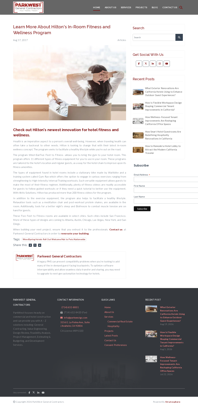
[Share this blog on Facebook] (30, 245)
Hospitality (113, 326)
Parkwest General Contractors (59, 256)
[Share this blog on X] (35, 245)
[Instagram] (160, 64)
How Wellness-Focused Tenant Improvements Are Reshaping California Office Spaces (161, 120)
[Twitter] (146, 64)
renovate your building (75, 233)
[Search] (181, 7)
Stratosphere (172, 401)
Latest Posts (111, 335)
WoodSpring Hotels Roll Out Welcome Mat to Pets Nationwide (54, 239)
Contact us (116, 229)
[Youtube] (167, 64)
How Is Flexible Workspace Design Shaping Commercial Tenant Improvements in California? (163, 106)
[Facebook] (139, 64)
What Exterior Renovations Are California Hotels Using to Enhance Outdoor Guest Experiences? (163, 91)
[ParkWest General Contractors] (28, 7)
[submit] (179, 37)
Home (96, 7)
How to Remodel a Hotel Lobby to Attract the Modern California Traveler (163, 149)
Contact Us (169, 7)
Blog (155, 7)
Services (126, 7)
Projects (141, 7)
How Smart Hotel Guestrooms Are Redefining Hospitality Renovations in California (163, 135)
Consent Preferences (115, 345)
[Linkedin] (153, 64)
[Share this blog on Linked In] (39, 245)
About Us (110, 7)
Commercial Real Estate (120, 321)
